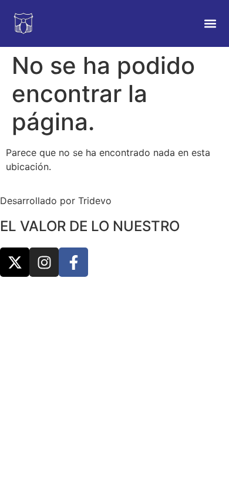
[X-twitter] (14, 262)
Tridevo (95, 200)
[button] (210, 23)
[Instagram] (44, 262)
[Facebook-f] (73, 262)
